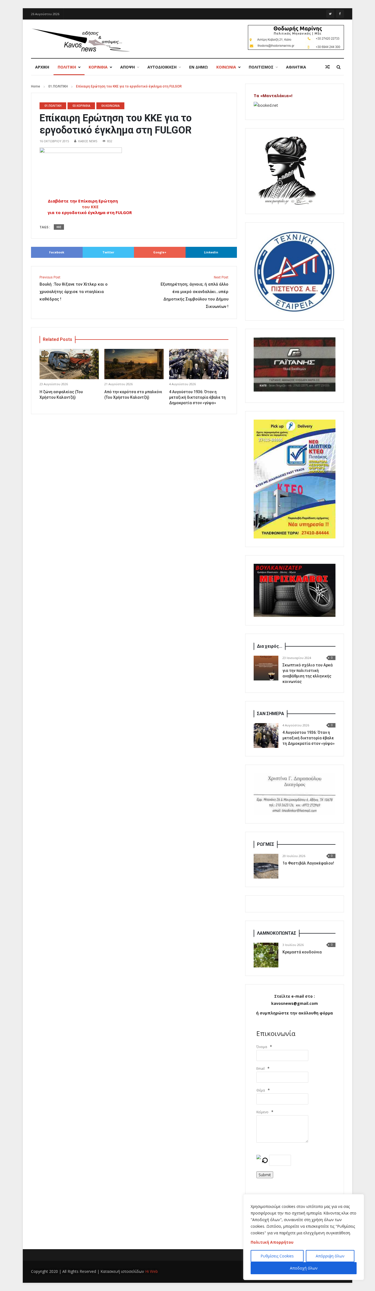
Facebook (56, 252)
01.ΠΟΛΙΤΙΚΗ (58, 86)
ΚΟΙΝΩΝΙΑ (226, 67)
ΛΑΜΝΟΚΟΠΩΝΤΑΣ (276, 933)
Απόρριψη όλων (330, 1256)
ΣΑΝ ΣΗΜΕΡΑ (270, 713)
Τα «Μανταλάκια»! (273, 95)
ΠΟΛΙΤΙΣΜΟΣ (261, 67)
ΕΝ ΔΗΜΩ (198, 67)
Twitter (108, 252)
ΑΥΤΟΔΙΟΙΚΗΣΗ (162, 67)
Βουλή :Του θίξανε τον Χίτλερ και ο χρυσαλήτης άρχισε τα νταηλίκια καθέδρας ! (74, 288)
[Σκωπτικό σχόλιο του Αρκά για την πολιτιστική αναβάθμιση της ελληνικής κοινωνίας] (266, 668)
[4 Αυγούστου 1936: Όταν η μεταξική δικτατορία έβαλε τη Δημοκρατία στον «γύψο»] (266, 735)
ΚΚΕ (59, 227)
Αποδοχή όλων (304, 1268)
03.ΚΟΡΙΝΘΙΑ (81, 106)
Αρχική (42, 67)
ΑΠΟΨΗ (127, 67)
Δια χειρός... (269, 646)
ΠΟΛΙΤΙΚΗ (67, 67)
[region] (303, 1237)
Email (260, 1068)
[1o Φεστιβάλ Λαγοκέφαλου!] (266, 866)
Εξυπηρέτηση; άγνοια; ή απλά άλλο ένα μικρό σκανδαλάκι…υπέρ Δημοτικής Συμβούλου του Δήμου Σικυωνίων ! (194, 292)
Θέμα (260, 1090)
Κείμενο (262, 1112)
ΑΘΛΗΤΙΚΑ (296, 67)
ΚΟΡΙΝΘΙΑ (98, 67)
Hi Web (151, 1271)
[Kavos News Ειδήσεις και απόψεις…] (80, 40)
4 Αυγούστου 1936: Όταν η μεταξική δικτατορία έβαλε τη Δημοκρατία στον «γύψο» (197, 397)
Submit (265, 1174)
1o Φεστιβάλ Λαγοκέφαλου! (308, 863)
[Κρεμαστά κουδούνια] (266, 955)
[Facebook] (340, 14)
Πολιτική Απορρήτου (272, 1242)
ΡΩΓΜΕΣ (265, 844)
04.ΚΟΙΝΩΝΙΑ (110, 106)
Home (35, 86)
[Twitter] (330, 14)
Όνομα (261, 1046)
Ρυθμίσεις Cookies (277, 1256)
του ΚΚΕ (91, 206)
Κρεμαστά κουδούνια (302, 952)
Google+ (159, 252)
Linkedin (211, 252)
